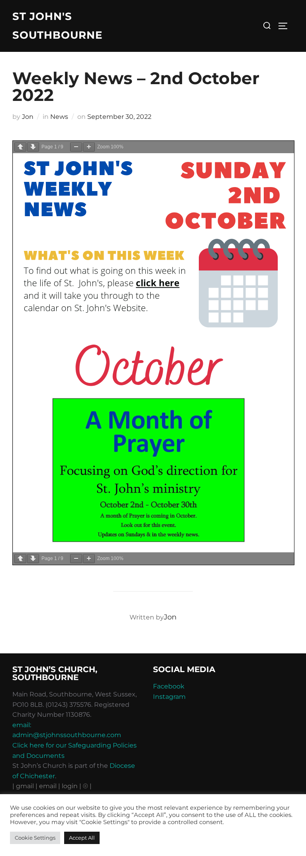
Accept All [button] (82, 837)
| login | (69, 786)
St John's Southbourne (57, 25)
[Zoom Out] (76, 147)
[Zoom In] (89, 147)
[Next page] (33, 147)
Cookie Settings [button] (35, 837)
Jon (27, 116)
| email (46, 786)
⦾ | (87, 786)
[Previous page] (20, 147)
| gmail (23, 786)
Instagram (169, 696)
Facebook (168, 686)
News (59, 116)
